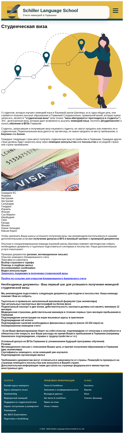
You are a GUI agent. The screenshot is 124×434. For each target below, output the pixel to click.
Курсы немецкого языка (16, 390)
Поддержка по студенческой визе (20, 402)
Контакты (88, 385)
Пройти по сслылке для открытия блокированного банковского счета (43, 278)
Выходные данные (53, 394)
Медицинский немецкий (15, 398)
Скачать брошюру (93, 398)
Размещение (10, 410)
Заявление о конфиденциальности (61, 390)
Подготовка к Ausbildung (16, 419)
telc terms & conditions (55, 398)
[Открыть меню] (115, 10)
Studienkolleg (10, 394)
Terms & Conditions (53, 385)
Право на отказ (51, 402)
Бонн (86, 394)
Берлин (87, 390)
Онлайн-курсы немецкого (16, 385)
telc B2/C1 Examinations (15, 414)
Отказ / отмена (51, 406)
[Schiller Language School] (12, 12)
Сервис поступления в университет (21, 406)
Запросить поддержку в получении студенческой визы (34, 273)
